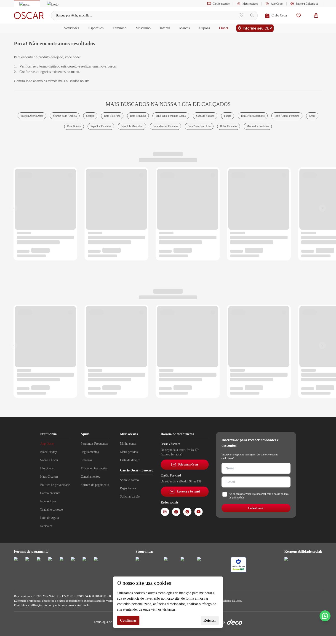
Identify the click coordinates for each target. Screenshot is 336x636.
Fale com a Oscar (188, 464)
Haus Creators (49, 476)
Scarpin (90, 115)
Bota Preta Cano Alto (199, 126)
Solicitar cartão (130, 496)
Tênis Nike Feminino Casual (170, 115)
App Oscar (277, 3)
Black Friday (48, 452)
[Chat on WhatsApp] (325, 615)
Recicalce (46, 526)
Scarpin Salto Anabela (65, 115)
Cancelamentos (90, 476)
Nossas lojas (48, 501)
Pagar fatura (128, 488)
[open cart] (316, 15)
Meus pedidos (250, 3)
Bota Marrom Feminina (165, 126)
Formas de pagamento (95, 485)
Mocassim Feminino (258, 126)
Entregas (86, 460)
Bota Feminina (138, 115)
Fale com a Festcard (188, 491)
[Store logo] (29, 15)
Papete (227, 115)
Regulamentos (90, 452)
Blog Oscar (47, 468)
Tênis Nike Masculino (253, 115)
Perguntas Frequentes (94, 443)
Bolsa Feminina (228, 126)
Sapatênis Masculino (132, 126)
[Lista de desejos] (299, 15)
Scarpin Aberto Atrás (32, 115)
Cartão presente (221, 3)
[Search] (252, 15)
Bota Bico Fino (112, 115)
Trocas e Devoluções (94, 468)
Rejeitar (209, 620)
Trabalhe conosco (51, 509)
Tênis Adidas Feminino (286, 115)
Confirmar (128, 620)
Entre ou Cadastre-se (307, 3)
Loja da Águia (49, 518)
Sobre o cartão (129, 480)
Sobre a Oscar (49, 460)
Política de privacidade (55, 485)
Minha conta (128, 443)
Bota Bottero (74, 126)
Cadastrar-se (256, 508)
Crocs (312, 115)
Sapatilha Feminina (101, 126)
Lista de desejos (130, 460)
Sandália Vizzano (205, 115)
